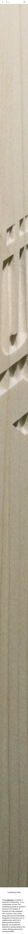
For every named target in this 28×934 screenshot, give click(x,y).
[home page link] (9, 2)
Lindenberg (9, 900)
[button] (24, 2)
